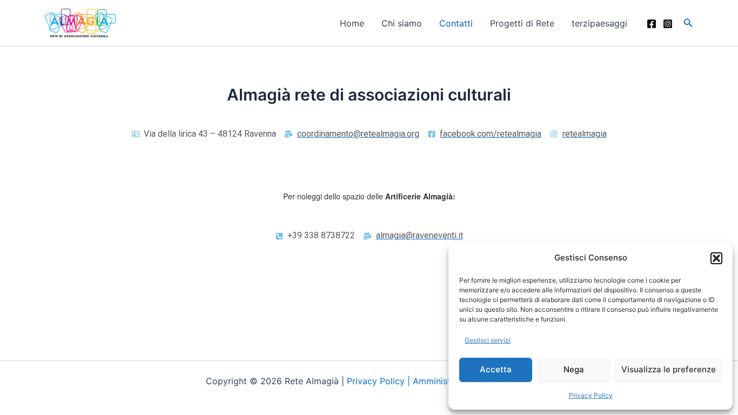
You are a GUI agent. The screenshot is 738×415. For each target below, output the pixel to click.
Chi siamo (401, 23)
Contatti (456, 23)
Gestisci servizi (488, 340)
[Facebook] (651, 24)
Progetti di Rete (522, 23)
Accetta (496, 369)
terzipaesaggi (599, 23)
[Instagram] (668, 24)
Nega (573, 369)
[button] (716, 258)
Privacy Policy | (380, 381)
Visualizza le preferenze (668, 369)
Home (352, 23)
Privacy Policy (591, 395)
